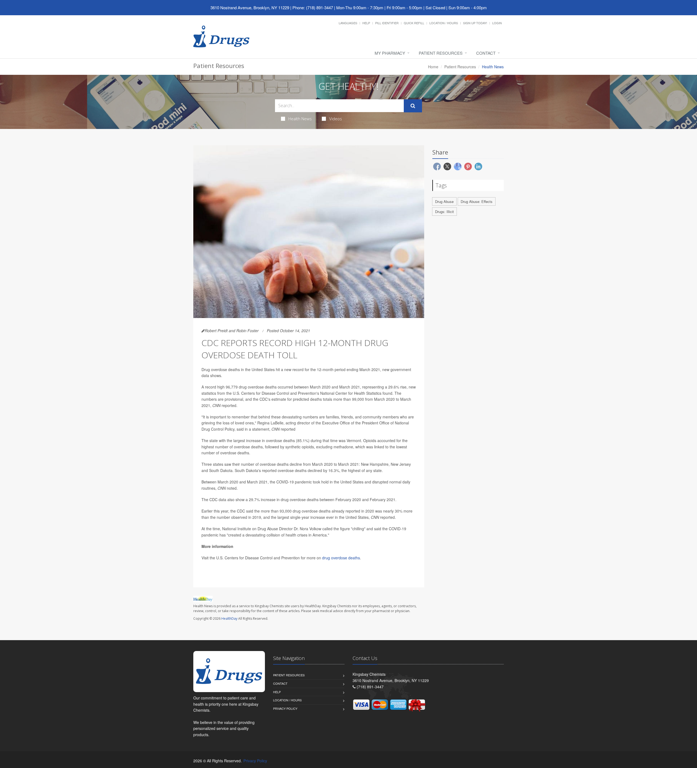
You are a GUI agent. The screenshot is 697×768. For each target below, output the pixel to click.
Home (433, 66)
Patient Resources (441, 53)
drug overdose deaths (341, 557)
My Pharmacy (390, 53)
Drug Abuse (444, 201)
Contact (486, 53)
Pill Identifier (387, 23)
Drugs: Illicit (444, 211)
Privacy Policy (285, 708)
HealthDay (229, 618)
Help (366, 23)
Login (497, 23)
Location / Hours (443, 23)
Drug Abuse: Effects (477, 201)
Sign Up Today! (475, 23)
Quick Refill (414, 23)
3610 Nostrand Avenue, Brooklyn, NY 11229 (249, 7)
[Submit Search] (413, 105)
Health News (300, 118)
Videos (335, 118)
